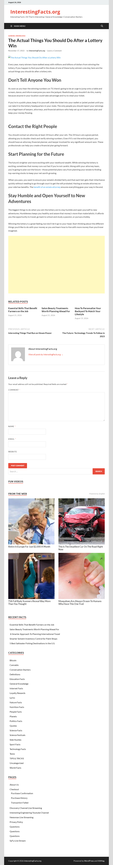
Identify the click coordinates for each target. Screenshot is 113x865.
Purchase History (19, 798)
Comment (14, 390)
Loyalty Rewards (17, 693)
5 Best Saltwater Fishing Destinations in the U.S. (32, 643)
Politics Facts (16, 721)
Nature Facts (16, 702)
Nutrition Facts (17, 707)
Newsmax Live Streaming (21, 817)
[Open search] (102, 26)
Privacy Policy (16, 822)
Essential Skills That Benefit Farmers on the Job (22, 310)
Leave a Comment (54, 51)
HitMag (101, 861)
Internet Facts (16, 688)
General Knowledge (16, 36)
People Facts (16, 711)
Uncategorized (17, 763)
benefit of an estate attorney (47, 187)
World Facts (15, 767)
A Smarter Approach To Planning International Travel (35, 634)
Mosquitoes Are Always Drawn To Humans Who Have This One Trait (79, 602)
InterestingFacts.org (35, 11)
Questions (15, 826)
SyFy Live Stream (18, 840)
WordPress (89, 861)
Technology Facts (18, 749)
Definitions (15, 674)
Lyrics (12, 697)
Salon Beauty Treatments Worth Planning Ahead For (56, 310)
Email (12, 439)
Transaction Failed (19, 802)
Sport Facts (15, 744)
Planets (13, 716)
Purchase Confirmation (22, 793)
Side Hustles (15, 739)
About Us (14, 784)
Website (12, 452)
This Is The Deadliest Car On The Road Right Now (80, 548)
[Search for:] (56, 471)
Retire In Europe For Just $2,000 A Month (29, 546)
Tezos (12, 753)
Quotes (13, 725)
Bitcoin (13, 660)
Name (12, 426)
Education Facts (17, 679)
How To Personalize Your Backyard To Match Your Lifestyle (88, 311)
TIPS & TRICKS (17, 758)
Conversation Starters (20, 669)
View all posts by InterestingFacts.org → (45, 354)
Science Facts (16, 730)
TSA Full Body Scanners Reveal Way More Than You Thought (29, 602)
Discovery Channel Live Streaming (26, 808)
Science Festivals (17, 735)
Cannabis (14, 665)
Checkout (14, 789)
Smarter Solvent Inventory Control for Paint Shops (33, 638)
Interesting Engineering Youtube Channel (29, 812)
